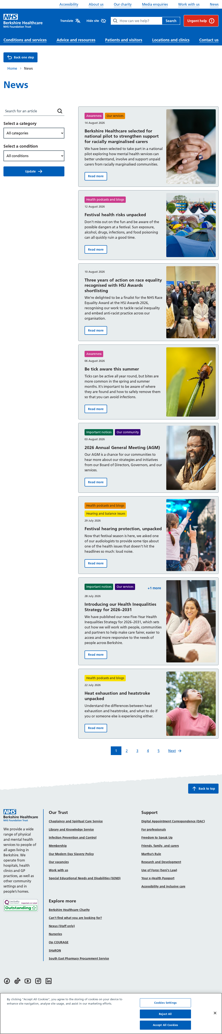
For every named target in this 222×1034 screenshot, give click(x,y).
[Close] (215, 1013)
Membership (58, 846)
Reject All (165, 1014)
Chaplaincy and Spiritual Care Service (76, 821)
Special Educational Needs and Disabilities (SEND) (85, 878)
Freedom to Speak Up (157, 837)
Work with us (188, 4)
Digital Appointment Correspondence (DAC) (173, 821)
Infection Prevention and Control (72, 837)
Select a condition (20, 146)
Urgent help (197, 21)
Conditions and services (25, 39)
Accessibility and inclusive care (163, 886)
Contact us (209, 39)
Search (171, 21)
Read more (97, 177)
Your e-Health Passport (157, 878)
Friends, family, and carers (160, 846)
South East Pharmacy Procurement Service (79, 958)
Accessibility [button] (68, 4)
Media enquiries (155, 4)
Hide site (93, 21)
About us (96, 4)
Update (30, 171)
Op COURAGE (59, 942)
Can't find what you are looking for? (75, 918)
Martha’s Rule (151, 854)
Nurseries (55, 934)
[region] (111, 1013)
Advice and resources (76, 39)
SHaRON (55, 950)
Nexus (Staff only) (62, 926)
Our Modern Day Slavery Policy (71, 854)
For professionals (153, 829)
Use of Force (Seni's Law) (159, 870)
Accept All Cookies (165, 1025)
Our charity (123, 4)
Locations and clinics (170, 39)
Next (172, 751)
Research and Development (161, 862)
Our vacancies (59, 862)
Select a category (20, 123)
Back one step (24, 57)
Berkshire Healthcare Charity (69, 910)
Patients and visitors (123, 39)
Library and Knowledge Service (71, 829)
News (214, 4)
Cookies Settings (165, 1002)
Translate (66, 21)
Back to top (207, 789)
